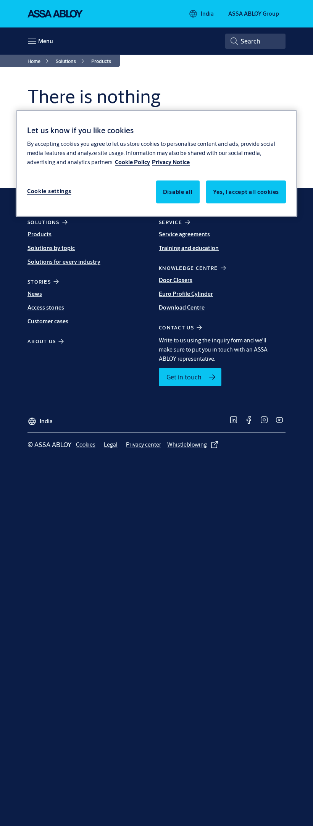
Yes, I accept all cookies (246, 191)
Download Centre (182, 307)
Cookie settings (49, 191)
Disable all (178, 191)
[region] (156, 163)
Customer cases (47, 321)
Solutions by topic (51, 248)
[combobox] (255, 41)
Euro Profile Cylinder (186, 293)
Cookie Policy (132, 162)
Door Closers (175, 280)
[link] (39, 61)
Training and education (189, 248)
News (34, 293)
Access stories (45, 307)
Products (39, 234)
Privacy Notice (171, 162)
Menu (45, 41)
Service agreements (184, 234)
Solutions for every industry (63, 261)
